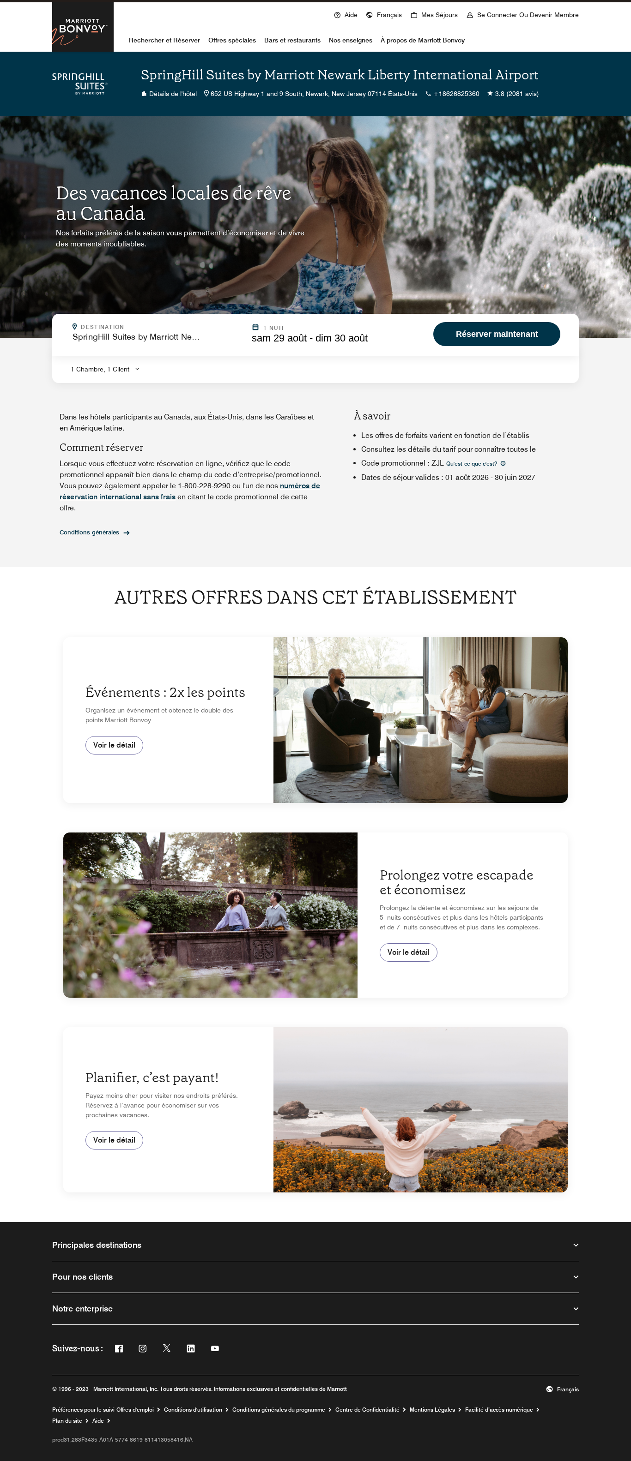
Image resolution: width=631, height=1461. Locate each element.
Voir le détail (114, 745)
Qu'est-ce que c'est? (472, 463)
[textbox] (147, 341)
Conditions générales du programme (278, 1410)
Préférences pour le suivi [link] (83, 1410)
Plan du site (67, 1421)
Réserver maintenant (497, 334)
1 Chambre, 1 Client (100, 369)
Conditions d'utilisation (193, 1410)
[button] (384, 13)
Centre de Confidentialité (367, 1410)
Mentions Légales (432, 1410)
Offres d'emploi (135, 1410)
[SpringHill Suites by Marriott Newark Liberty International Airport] (80, 84)
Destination (151, 327)
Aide (98, 1421)
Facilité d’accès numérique (499, 1410)
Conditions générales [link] (89, 532)
